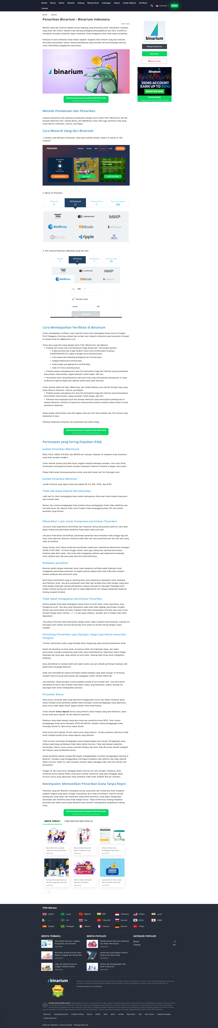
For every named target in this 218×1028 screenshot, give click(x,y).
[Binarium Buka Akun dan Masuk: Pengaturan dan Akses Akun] (84, 836)
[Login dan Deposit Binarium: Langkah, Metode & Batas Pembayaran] (47, 967)
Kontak (121, 1014)
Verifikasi (143, 3)
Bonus (53, 3)
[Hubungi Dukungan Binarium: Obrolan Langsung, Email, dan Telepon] (56, 868)
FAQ (140, 1014)
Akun (106, 1014)
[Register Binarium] (154, 81)
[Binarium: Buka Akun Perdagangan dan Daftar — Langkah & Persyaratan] (112, 836)
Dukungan (106, 3)
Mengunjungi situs (154, 46)
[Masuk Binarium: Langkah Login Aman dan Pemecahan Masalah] (56, 836)
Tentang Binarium (61, 1014)
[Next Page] (49, 892)
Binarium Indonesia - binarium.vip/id (57, 1025)
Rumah (44, 3)
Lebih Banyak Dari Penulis (78, 821)
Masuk (89, 1014)
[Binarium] (154, 41)
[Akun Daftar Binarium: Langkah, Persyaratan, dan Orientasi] (47, 944)
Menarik (71, 3)
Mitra (113, 1014)
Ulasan (117, 3)
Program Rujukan (164, 1014)
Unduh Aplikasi (129, 3)
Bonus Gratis (155, 61)
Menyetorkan (93, 3)
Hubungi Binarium (81, 1025)
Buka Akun (154, 54)
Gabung (81, 3)
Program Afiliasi (77, 1014)
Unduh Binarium (50, 1018)
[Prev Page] (44, 892)
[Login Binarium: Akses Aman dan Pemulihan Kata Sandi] (112, 868)
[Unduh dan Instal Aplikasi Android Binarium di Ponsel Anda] (92, 955)
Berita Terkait (52, 821)
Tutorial (44, 8)
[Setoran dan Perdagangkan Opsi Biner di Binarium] (92, 967)
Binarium (47, 1014)
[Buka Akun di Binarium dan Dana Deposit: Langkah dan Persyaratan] (47, 955)
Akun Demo (149, 1014)
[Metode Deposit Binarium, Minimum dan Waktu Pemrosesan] (84, 868)
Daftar (61, 3)
